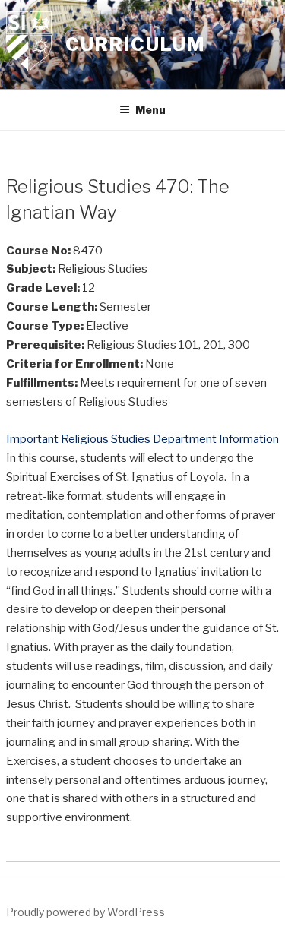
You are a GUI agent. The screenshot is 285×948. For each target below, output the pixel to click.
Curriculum (134, 44)
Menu (150, 109)
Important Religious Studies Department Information (142, 439)
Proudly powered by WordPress (85, 911)
